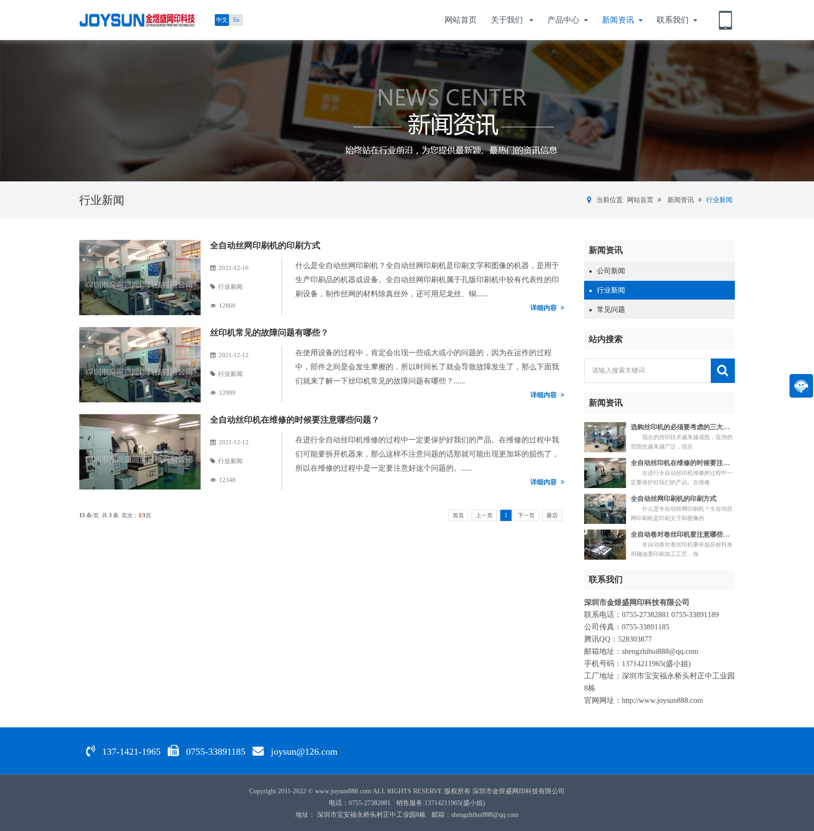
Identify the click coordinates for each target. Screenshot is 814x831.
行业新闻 (719, 200)
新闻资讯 (618, 20)
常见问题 (607, 309)
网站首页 (461, 20)
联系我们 (673, 20)
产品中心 (563, 20)
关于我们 (508, 20)
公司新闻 (607, 271)
